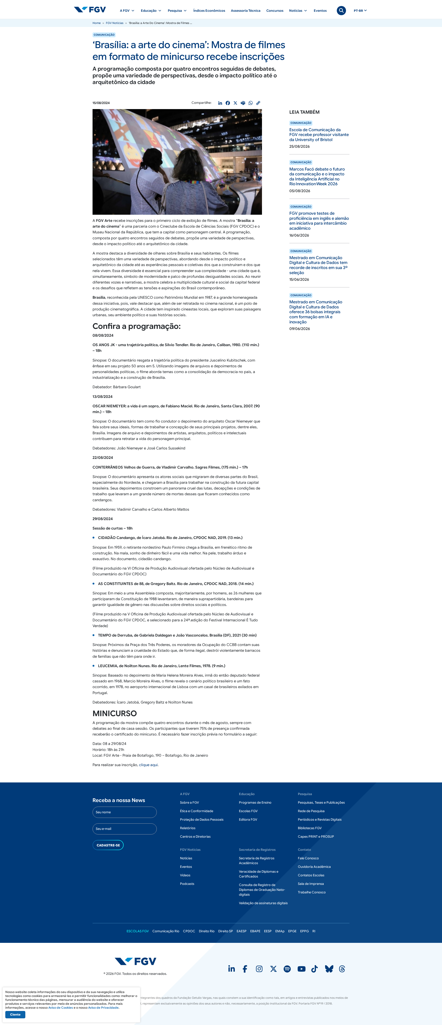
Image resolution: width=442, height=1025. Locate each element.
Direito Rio (207, 931)
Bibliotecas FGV (310, 828)
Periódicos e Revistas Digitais (320, 819)
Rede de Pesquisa (311, 811)
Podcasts (187, 884)
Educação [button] (149, 11)
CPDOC (189, 931)
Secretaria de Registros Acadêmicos (256, 860)
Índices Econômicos (209, 11)
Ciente (15, 1014)
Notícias (186, 858)
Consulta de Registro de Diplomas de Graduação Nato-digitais (262, 890)
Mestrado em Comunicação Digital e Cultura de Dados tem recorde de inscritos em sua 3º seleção (318, 265)
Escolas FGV (248, 811)
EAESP (242, 931)
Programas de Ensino (255, 802)
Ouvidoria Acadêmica (314, 867)
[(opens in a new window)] (232, 970)
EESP (268, 931)
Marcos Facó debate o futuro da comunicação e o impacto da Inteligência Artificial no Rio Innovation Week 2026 (317, 177)
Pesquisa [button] (175, 11)
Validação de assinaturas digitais (263, 903)
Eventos (320, 11)
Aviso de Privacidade (103, 1008)
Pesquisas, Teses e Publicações (321, 802)
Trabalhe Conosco (312, 892)
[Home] (92, 9)
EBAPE (255, 931)
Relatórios (187, 828)
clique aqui (148, 765)
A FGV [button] (125, 11)
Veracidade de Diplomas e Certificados (258, 873)
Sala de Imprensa (311, 884)
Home (97, 23)
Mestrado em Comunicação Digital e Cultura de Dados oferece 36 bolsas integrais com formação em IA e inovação (315, 311)
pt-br (358, 11)
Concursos (274, 11)
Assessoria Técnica (245, 11)
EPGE (292, 931)
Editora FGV (248, 819)
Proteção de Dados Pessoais (202, 819)
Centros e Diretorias (195, 836)
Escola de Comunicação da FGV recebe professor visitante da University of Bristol (319, 134)
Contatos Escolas (311, 875)
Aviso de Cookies (60, 1008)
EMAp (280, 931)
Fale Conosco (308, 858)
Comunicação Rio (165, 931)
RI (313, 931)
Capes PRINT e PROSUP (316, 836)
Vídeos (185, 875)
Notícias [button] (295, 11)
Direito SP (225, 931)
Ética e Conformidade (196, 811)
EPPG (304, 931)
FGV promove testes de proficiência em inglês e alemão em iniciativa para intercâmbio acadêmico (319, 221)
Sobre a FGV (189, 802)
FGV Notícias (114, 23)
